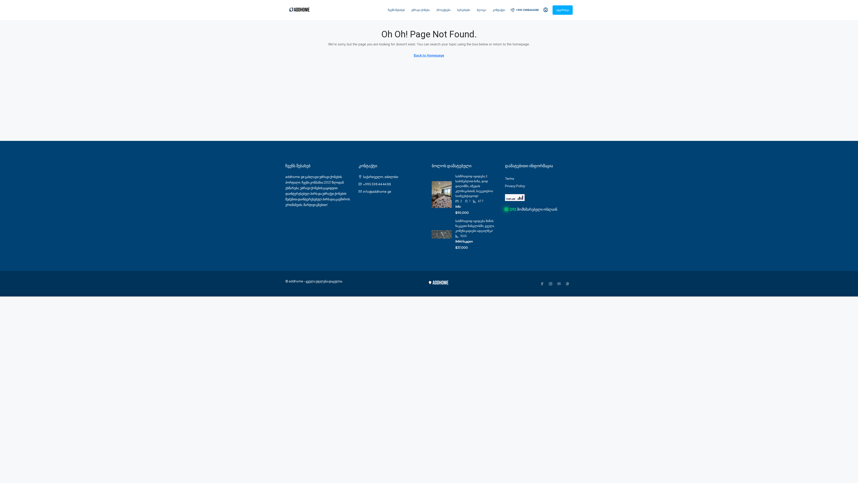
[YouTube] (559, 284)
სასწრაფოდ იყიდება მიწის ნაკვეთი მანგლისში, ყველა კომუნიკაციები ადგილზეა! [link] (474, 226)
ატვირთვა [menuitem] (562, 10)
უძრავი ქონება (420, 10)
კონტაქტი (499, 10)
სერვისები (463, 10)
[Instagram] (551, 284)
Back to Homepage (429, 55)
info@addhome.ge (377, 191)
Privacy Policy (515, 186)
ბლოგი (481, 10)
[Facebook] (542, 284)
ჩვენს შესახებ (396, 10)
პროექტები (443, 10)
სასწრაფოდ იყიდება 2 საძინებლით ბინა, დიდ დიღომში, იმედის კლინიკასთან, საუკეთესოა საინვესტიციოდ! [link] (474, 186)
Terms (509, 178)
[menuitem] (524, 10)
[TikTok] (568, 284)
